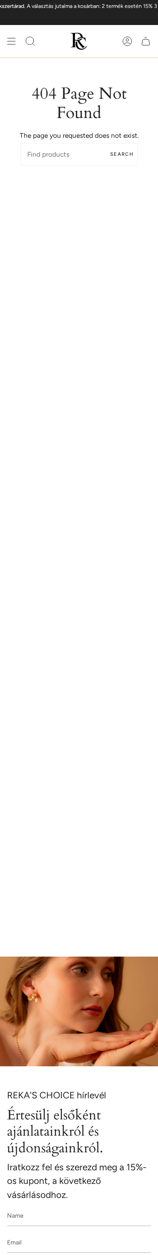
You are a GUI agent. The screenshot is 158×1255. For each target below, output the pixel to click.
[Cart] (145, 41)
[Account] (127, 41)
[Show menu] (11, 41)
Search (121, 154)
